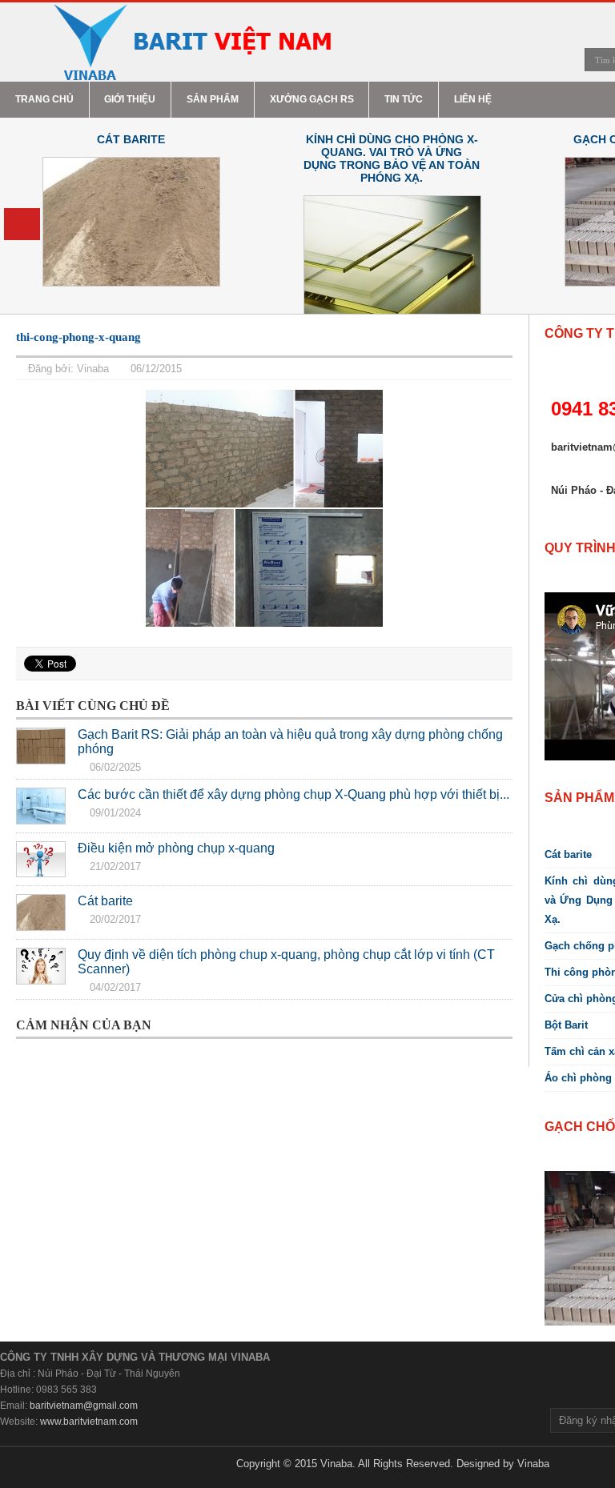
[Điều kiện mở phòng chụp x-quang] (41, 859)
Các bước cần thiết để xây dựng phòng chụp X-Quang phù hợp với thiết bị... (293, 794)
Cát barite (131, 139)
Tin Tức (403, 99)
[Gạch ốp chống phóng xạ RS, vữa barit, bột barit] (191, 42)
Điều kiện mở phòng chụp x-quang (176, 848)
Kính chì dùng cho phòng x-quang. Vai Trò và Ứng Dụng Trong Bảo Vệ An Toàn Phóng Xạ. (391, 158)
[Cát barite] (41, 912)
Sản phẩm (213, 99)
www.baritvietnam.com (89, 1421)
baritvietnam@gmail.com (84, 1405)
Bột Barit (566, 1025)
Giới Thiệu (129, 99)
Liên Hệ (473, 99)
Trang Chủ (44, 99)
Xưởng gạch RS (312, 99)
